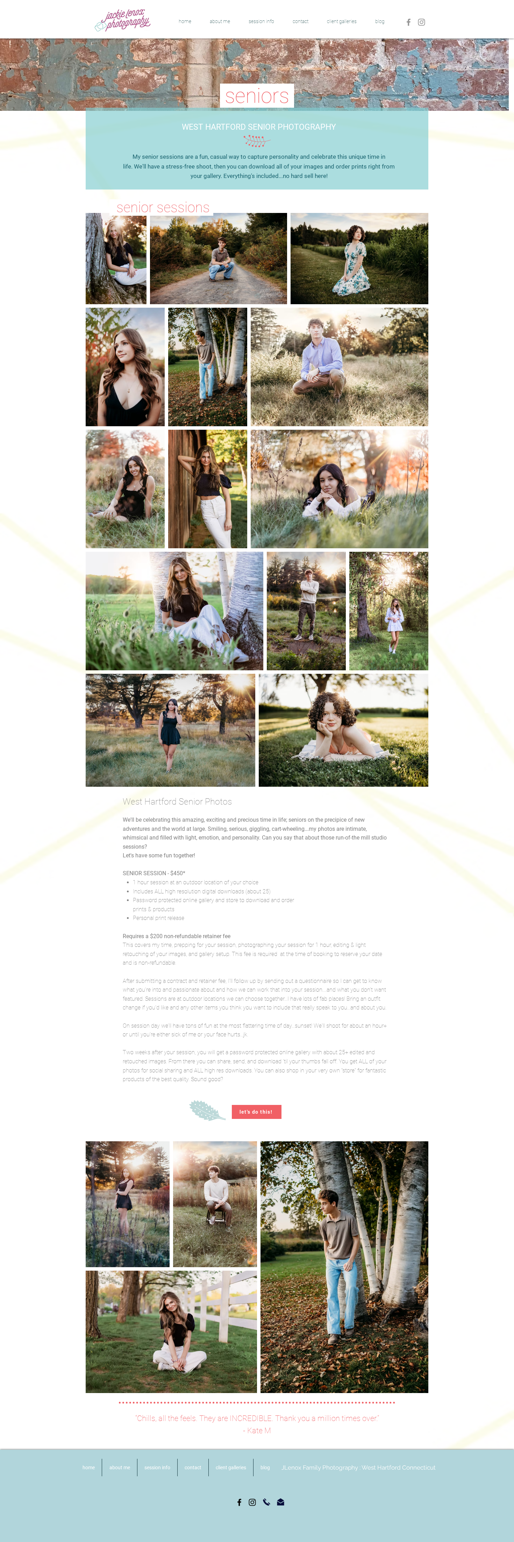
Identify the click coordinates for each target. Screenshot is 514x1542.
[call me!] (266, 1502)
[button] (261, 21)
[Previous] (9, 74)
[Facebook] (408, 22)
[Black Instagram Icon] (252, 1502)
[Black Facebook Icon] (239, 1502)
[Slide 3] (253, 102)
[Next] (497, 74)
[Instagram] (421, 22)
